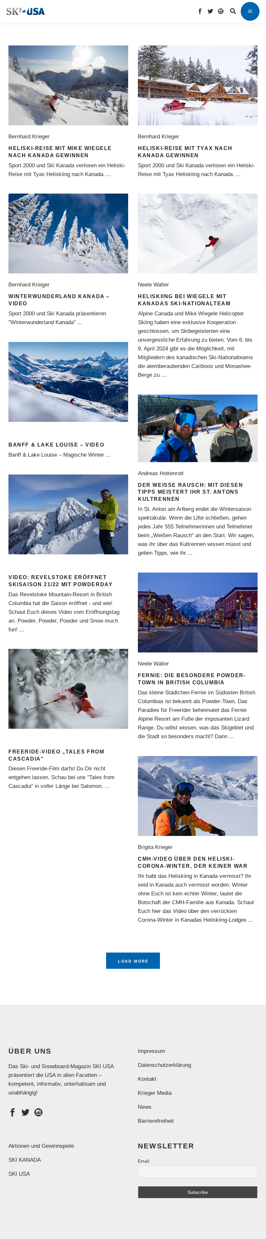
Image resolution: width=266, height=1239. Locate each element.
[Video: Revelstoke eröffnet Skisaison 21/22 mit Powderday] (68, 514)
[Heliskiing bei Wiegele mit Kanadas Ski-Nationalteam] (198, 233)
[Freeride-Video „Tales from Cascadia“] (68, 689)
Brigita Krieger (157, 847)
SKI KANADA (24, 1160)
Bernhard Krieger (30, 136)
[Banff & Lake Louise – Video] (68, 382)
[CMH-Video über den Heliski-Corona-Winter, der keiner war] (198, 796)
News (144, 1107)
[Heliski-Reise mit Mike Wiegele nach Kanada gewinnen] (68, 85)
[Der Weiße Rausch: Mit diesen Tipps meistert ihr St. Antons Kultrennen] (198, 428)
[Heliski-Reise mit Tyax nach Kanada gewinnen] (198, 85)
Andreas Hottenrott (162, 473)
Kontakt (147, 1079)
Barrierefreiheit (156, 1121)
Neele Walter (155, 285)
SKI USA (19, 1174)
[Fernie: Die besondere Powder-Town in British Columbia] (198, 612)
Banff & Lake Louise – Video (56, 445)
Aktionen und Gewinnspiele (41, 1146)
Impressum (151, 1051)
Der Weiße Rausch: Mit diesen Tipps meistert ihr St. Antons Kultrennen (190, 492)
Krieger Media (155, 1093)
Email (143, 1161)
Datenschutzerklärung (164, 1065)
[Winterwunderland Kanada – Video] (68, 233)
